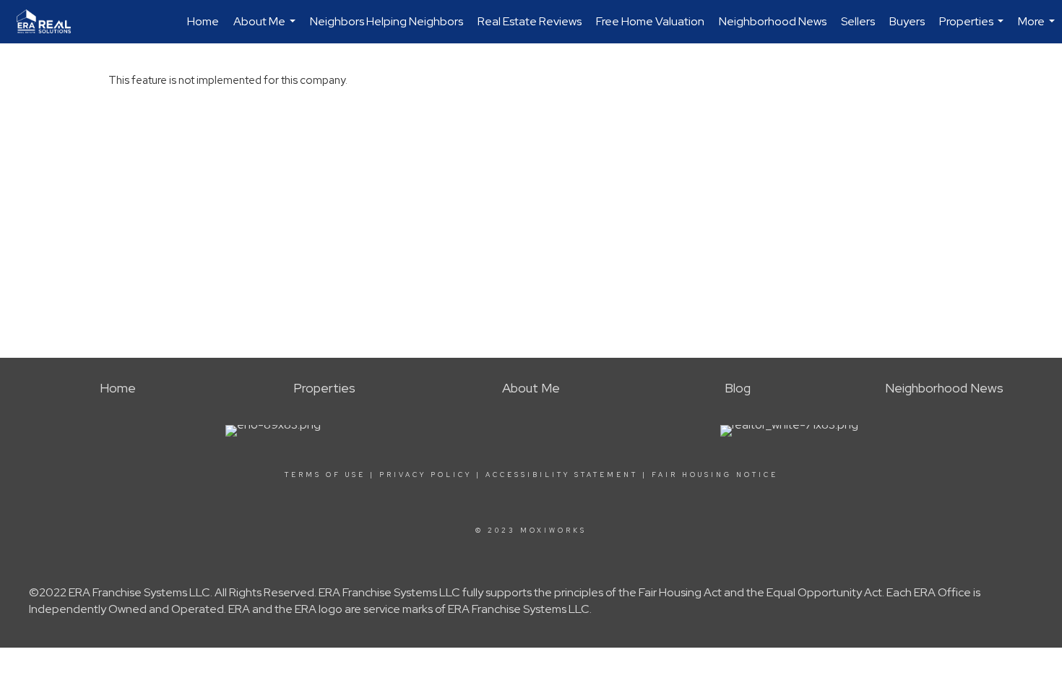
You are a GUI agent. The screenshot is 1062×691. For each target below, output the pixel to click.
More (1038, 28)
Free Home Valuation (650, 21)
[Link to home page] (51, 21)
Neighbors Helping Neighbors (386, 21)
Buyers (907, 21)
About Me (266, 28)
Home (203, 21)
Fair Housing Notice (715, 475)
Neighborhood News (772, 21)
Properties (973, 28)
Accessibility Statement (561, 475)
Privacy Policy (425, 475)
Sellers (858, 21)
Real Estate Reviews (530, 21)
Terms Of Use (325, 475)
